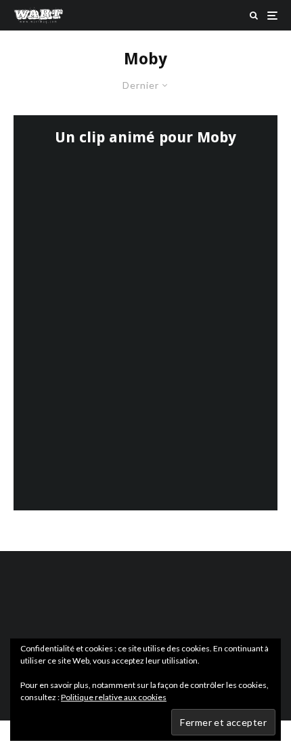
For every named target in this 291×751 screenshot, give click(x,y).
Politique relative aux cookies (113, 697)
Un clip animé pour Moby (145, 137)
